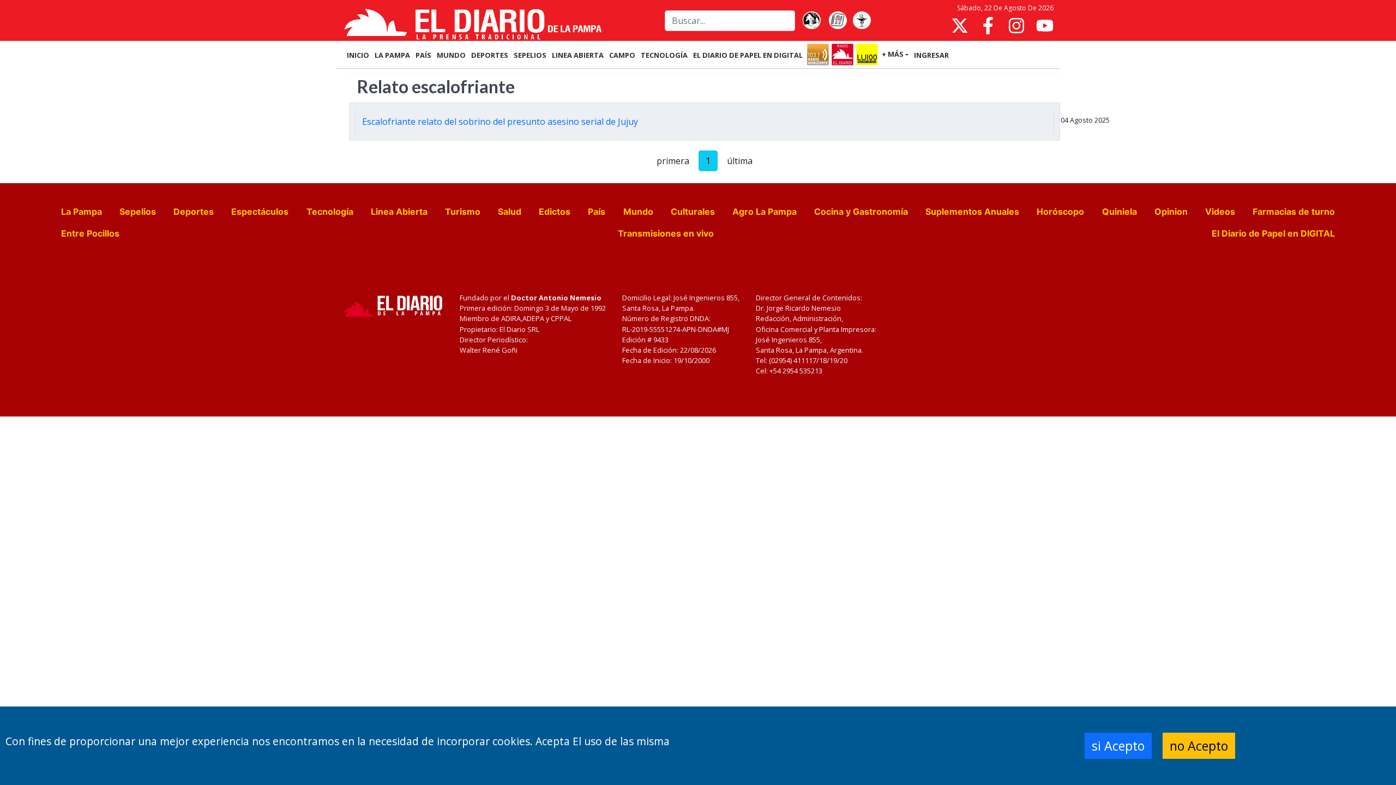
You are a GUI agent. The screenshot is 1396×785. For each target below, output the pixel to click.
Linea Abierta (399, 211)
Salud (509, 211)
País (596, 211)
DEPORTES (489, 55)
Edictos (554, 211)
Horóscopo (1060, 211)
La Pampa (81, 211)
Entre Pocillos (90, 233)
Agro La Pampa (764, 211)
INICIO (358, 55)
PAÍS (423, 55)
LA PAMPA (392, 55)
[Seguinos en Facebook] (988, 25)
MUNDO (451, 55)
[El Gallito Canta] (811, 20)
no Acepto (1199, 745)
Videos (1220, 211)
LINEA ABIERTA (578, 55)
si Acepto (1118, 745)
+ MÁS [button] (893, 54)
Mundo (638, 211)
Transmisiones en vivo (666, 233)
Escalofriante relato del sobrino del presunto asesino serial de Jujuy (500, 122)
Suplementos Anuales (972, 211)
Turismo (462, 211)
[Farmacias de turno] (862, 20)
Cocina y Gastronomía (861, 211)
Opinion (1171, 211)
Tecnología (329, 211)
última (740, 161)
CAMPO (622, 55)
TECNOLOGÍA (664, 55)
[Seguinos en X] (959, 25)
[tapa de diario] (838, 20)
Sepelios (137, 211)
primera (673, 161)
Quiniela (1119, 211)
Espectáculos (259, 211)
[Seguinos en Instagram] (1016, 25)
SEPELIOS (530, 55)
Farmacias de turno (1294, 211)
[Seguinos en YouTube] (1045, 25)
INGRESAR (931, 55)
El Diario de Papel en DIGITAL (748, 55)
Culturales (693, 211)
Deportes (193, 211)
